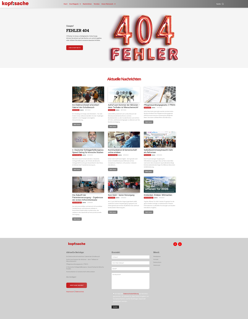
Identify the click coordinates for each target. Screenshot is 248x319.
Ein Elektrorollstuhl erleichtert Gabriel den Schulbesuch (85, 106)
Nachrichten (76, 110)
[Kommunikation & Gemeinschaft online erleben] (124, 140)
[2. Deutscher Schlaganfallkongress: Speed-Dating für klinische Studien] (88, 140)
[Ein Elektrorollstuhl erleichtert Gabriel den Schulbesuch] (88, 95)
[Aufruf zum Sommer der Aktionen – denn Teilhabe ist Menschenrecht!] (124, 95)
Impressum (70, 292)
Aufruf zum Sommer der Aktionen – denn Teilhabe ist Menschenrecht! (124, 106)
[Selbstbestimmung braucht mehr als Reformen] (160, 140)
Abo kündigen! (71, 277)
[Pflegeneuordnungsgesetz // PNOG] (160, 95)
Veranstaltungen (77, 155)
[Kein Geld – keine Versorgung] (124, 185)
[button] (220, 4)
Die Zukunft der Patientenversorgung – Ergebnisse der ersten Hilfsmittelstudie (87, 197)
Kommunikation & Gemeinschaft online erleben (80, 271)
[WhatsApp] (180, 244)
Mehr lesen (77, 124)
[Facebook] (175, 244)
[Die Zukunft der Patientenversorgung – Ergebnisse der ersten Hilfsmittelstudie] (88, 185)
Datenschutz (79, 292)
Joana (82, 110)
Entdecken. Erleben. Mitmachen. (158, 195)
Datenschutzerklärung (131, 294)
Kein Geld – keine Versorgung (121, 195)
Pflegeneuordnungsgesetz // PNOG (159, 105)
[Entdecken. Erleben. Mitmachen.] (160, 185)
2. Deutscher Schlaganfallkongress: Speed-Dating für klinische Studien (88, 151)
